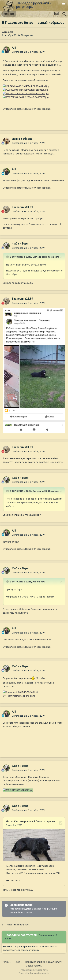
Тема (17, 962)
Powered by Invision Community (34, 973)
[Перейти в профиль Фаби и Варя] (6, 245)
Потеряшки (27, 35)
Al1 (11, 32)
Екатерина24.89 (41, 257)
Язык (6, 962)
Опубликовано (28, 52)
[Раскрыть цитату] (7, 256)
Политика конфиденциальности (43, 962)
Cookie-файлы (34, 965)
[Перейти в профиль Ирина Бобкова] (6, 140)
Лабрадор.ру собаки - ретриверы (33, 5)
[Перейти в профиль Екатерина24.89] (6, 209)
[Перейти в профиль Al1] (6, 49)
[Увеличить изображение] (26, 86)
